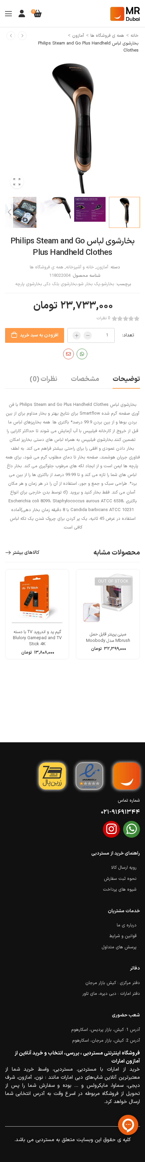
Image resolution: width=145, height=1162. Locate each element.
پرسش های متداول (119, 947)
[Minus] (88, 335)
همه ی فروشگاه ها (107, 35)
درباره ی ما (127, 925)
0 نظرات (103, 318)
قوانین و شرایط (123, 936)
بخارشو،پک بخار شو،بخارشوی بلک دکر (79, 284)
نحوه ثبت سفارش (120, 878)
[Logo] (125, 13)
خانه (134, 35)
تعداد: (128, 335)
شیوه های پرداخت (120, 889)
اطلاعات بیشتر (108, 651)
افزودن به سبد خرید (39, 335)
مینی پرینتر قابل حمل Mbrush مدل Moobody (108, 637)
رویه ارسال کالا (124, 867)
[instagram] (111, 829)
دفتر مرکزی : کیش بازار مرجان (112, 983)
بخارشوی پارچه (28, 284)
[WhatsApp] (82, 354)
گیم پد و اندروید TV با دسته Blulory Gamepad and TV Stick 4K (37, 638)
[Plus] (76, 335)
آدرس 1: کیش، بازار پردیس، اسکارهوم (105, 1029)
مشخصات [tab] (85, 379)
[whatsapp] (131, 829)
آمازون (78, 35)
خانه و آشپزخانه (80, 267)
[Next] (9, 212)
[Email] (68, 354)
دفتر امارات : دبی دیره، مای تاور (111, 993)
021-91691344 (120, 812)
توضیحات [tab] (126, 379)
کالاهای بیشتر (25, 552)
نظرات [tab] (43, 379)
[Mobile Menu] (8, 13)
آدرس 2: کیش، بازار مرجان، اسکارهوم (106, 1040)
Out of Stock (113, 581)
